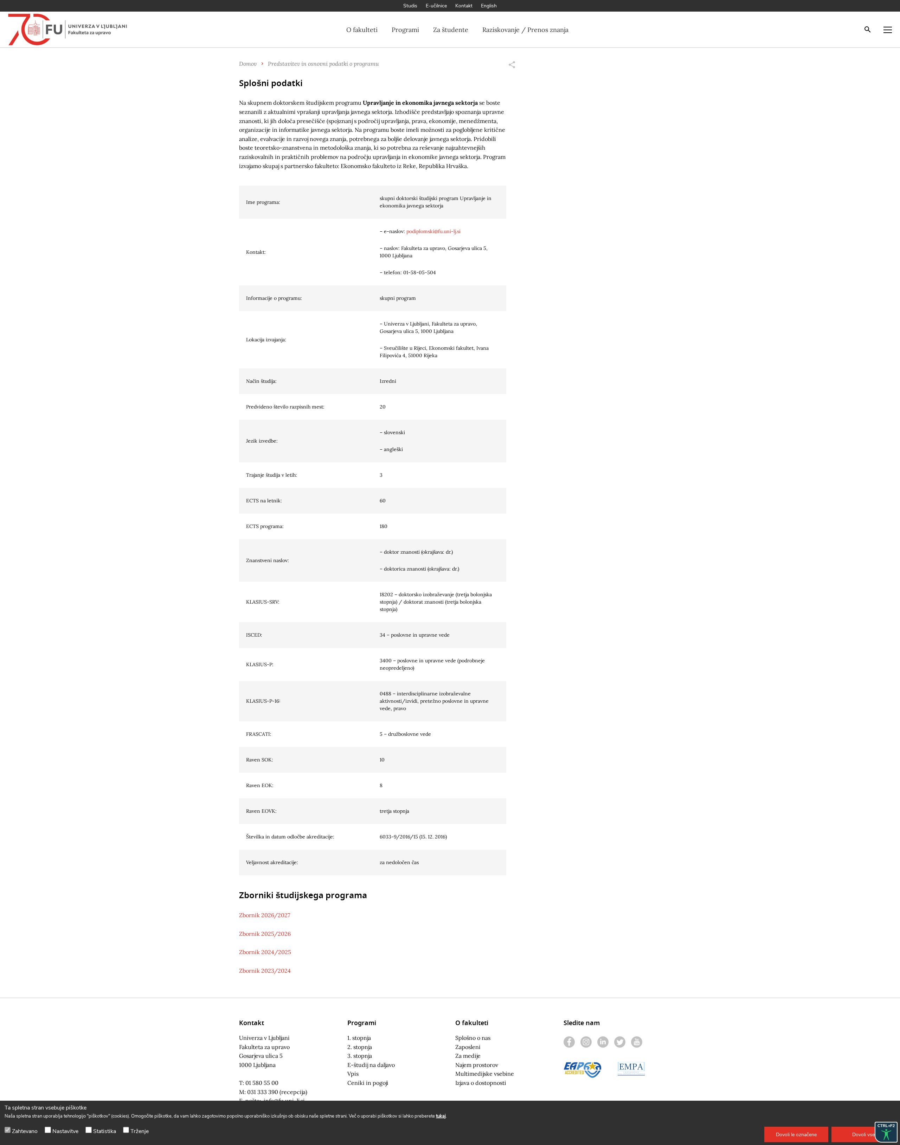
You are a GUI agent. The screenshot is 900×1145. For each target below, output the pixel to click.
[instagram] (586, 1042)
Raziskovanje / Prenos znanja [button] (525, 30)
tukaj (441, 1116)
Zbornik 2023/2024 (265, 970)
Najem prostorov (476, 1064)
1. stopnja (359, 1037)
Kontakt (463, 5)
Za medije (468, 1055)
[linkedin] (603, 1042)
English (489, 5)
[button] (796, 1134)
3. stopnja (359, 1055)
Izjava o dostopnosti (480, 1082)
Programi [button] (405, 30)
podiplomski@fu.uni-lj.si (433, 231)
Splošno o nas (472, 1037)
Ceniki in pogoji (367, 1082)
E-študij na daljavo (371, 1064)
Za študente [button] (450, 30)
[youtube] (636, 1042)
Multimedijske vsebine (484, 1073)
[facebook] (569, 1042)
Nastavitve (65, 1131)
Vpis (353, 1073)
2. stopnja (359, 1046)
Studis (410, 5)
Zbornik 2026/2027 (264, 915)
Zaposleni (468, 1046)
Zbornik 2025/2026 (265, 933)
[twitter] (619, 1042)
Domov (248, 63)
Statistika (104, 1131)
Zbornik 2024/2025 (265, 952)
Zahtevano (25, 1131)
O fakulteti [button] (362, 30)
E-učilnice (436, 5)
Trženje (139, 1131)
